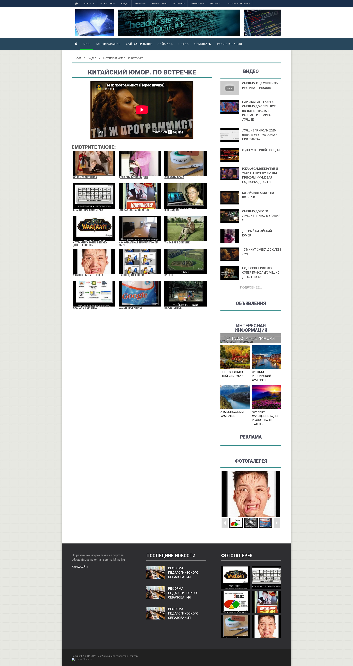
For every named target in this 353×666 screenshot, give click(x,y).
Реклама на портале (238, 3)
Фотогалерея (107, 3)
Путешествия (159, 3)
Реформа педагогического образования (183, 572)
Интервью (140, 3)
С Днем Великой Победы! (261, 150)
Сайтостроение (139, 44)
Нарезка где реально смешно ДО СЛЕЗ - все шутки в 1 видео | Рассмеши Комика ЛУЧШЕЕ (258, 110)
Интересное (197, 3)
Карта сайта (80, 566)
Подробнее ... (251, 287)
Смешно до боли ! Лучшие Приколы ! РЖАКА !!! (261, 216)
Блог (86, 44)
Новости (89, 3)
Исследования (229, 44)
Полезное (179, 3)
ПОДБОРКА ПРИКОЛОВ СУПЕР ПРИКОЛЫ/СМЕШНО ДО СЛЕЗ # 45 (260, 272)
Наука (183, 44)
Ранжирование (108, 44)
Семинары (203, 44)
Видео (125, 3)
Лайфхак (165, 44)
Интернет (215, 3)
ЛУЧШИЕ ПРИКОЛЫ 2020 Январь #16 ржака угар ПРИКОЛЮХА (259, 135)
